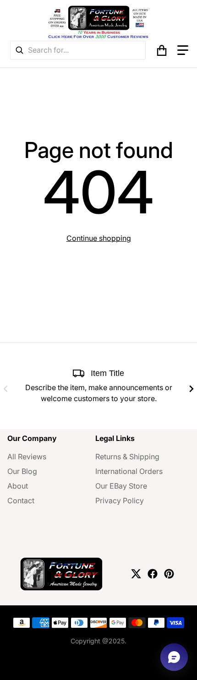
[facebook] (152, 574)
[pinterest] (169, 574)
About (17, 485)
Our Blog (22, 471)
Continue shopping (98, 238)
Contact (20, 500)
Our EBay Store (121, 485)
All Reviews (26, 456)
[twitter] (136, 574)
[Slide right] (191, 388)
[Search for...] (19, 50)
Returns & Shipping (127, 456)
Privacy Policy (119, 500)
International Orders (129, 471)
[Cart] (161, 50)
